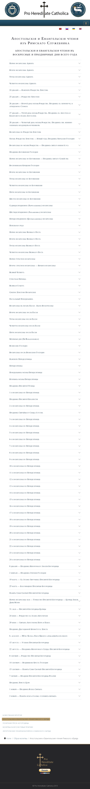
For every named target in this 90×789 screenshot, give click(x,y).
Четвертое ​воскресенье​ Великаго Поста (26, 252)
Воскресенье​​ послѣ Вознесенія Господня (26, 352)
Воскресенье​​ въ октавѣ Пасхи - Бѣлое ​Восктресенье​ (31, 305)
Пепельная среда (16, 225)
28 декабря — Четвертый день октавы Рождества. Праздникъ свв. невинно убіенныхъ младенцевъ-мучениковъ (40, 124)
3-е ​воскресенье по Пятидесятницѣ (24, 419)
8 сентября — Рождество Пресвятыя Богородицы (30, 655)
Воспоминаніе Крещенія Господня (24, 165)
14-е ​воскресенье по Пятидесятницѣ (24, 492)
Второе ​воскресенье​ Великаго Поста (25, 238)
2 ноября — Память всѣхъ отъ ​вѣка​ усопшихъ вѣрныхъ (32, 696)
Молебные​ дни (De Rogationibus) (24, 339)
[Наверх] (86, 784)
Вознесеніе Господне (18, 345)
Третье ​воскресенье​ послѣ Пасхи (23, 319)
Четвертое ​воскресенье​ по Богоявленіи (25, 185)
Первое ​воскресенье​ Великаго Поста (25, 232)
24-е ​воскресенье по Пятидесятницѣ (24, 559)
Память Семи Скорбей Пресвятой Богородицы (29, 593)
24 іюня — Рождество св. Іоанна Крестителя (28, 615)
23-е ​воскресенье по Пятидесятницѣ (24, 552)
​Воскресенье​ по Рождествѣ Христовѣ (25, 132)
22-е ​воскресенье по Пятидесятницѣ (24, 546)
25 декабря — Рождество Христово (24, 96)
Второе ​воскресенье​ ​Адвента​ (21, 70)
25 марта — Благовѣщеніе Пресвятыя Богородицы (30, 586)
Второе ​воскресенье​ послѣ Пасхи (23, 312)
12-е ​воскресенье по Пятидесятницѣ (24, 479)
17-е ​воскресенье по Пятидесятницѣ (24, 512)
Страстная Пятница (17, 279)
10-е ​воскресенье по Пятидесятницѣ (24, 466)
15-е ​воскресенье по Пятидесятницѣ (24, 499)
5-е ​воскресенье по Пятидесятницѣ (24, 432)
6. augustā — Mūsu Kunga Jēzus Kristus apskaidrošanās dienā (38, 635)
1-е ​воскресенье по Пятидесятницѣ (24, 392)
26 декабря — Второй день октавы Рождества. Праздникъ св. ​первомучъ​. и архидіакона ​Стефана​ (41, 105)
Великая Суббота (16, 285)
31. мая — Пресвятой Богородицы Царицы (27, 609)
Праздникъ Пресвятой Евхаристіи (23, 399)
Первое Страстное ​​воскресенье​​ (22, 258)
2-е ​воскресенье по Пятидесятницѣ (24, 405)
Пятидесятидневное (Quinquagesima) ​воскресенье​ (31, 218)
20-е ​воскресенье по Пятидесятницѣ (24, 532)
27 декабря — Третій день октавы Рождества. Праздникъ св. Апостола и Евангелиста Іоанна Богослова (39, 114)
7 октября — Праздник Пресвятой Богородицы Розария (32, 676)
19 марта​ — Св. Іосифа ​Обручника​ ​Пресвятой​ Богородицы (34, 579)
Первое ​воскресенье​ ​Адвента (21, 63)
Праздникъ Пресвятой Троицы (22, 385)
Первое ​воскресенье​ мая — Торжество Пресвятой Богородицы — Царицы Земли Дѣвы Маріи (43, 601)
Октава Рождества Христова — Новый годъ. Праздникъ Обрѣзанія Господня (42, 138)
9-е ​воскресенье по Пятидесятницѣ (24, 459)
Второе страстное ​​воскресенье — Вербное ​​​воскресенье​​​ (32, 265)
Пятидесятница (16, 365)
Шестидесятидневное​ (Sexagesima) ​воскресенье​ (30, 212)
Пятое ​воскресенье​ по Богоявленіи (24, 192)
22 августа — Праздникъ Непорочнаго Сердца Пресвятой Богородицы (39, 649)
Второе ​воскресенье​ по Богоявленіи (24, 172)
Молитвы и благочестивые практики (18, 727)
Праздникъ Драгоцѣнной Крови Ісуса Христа (28, 629)
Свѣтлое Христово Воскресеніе (22, 292)
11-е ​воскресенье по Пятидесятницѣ (24, 472)
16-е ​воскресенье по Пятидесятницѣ (24, 506)
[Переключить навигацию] (86, 23)
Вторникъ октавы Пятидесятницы (23, 379)
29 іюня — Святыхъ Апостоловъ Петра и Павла (29, 622)
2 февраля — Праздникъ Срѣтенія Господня (27, 572)
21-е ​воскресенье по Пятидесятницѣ (24, 539)
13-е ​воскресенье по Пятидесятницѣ (24, 486)
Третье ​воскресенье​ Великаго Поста (24, 245)
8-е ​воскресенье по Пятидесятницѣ (24, 452)
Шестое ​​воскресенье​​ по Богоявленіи (25, 198)
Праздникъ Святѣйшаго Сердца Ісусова (26, 412)
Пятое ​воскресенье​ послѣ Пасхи (23, 332)
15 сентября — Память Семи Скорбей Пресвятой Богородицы (35, 669)
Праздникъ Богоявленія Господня (23, 152)
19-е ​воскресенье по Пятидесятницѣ (24, 526)
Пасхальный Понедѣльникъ (21, 299)
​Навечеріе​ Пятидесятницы (20, 359)
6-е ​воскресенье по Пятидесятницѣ (24, 439)
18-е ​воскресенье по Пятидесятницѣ (24, 519)
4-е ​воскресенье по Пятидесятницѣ (24, 426)
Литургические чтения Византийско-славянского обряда (27, 731)
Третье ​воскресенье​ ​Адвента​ (21, 76)
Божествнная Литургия (12, 715)
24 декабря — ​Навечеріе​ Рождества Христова (28, 90)
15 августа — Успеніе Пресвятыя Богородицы (29, 642)
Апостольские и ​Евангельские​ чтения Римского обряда (26, 719)
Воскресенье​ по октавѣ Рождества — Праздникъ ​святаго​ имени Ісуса (39, 145)
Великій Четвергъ (16, 272)
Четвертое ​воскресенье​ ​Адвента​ (22, 83)
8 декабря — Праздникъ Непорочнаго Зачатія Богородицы (34, 566)
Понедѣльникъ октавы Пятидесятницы (25, 372)
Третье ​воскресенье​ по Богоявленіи (24, 178)
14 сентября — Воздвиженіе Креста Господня (28, 662)
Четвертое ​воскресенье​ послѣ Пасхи (24, 325)
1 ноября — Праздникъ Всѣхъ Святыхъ (25, 689)
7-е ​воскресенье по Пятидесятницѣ (24, 445)
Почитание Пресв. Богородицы (16, 723)
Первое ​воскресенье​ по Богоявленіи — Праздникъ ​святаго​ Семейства (38, 158)
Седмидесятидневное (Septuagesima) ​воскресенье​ (31, 205)
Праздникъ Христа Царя (19, 682)
